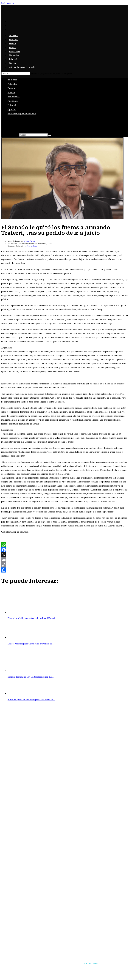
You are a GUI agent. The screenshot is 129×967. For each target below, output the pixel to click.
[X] (64, 554)
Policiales (12, 84)
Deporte (11, 88)
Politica (11, 92)
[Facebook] (64, 549)
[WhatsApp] (64, 544)
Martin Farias (29, 241)
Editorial (12, 105)
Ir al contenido (7, 3)
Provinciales (14, 96)
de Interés (12, 79)
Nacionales (13, 101)
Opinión (12, 109)
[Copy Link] (64, 564)
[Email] (64, 559)
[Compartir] (64, 570)
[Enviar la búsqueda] (49, 135)
